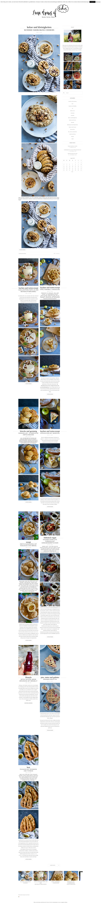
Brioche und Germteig (28, 431)
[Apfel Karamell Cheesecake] (50, 271)
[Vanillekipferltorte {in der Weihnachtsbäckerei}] (28, 272)
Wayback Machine (49, 902)
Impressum (25, 894)
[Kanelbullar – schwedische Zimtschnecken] (28, 413)
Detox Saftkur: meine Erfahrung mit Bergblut (28, 680)
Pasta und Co (72, 129)
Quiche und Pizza (72, 134)
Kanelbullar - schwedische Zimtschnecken (28, 434)
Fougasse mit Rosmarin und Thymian (28, 770)
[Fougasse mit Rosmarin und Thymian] (28, 749)
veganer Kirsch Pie (50, 679)
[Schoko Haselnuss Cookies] (39, 63)
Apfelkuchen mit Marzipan (50, 433)
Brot (28, 767)
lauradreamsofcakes (22, 253)
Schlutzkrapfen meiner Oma (33, 631)
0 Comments (57, 253)
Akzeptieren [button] (92, 1)
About (28, 894)
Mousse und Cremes (72, 127)
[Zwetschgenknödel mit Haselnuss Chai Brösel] (28, 525)
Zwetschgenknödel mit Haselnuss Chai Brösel (28, 544)
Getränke (72, 115)
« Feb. (72, 171)
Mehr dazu (98, 1)
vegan (53, 538)
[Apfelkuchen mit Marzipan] (50, 413)
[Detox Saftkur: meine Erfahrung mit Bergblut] (28, 660)
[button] (82, 871)
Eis (72, 108)
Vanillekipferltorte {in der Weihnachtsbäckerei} (28, 290)
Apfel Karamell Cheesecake (50, 289)
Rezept (57, 288)
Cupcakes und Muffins (72, 106)
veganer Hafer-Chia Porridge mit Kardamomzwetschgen (50, 541)
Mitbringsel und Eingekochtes (72, 124)
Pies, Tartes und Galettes (50, 677)
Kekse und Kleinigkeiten (39, 27)
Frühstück (47, 538)
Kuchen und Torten (26, 288)
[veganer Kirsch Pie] (50, 660)
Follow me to (72, 110)
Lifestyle (28, 677)
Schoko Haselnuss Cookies (39, 30)
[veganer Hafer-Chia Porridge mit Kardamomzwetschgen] (50, 523)
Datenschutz (20, 894)
